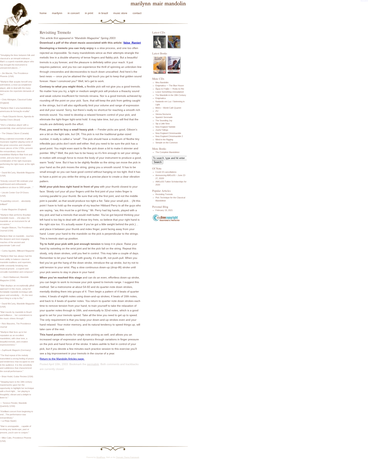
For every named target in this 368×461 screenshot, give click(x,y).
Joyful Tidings (161, 130)
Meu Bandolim (161, 82)
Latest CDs (158, 32)
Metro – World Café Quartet (168, 108)
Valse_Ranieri (132, 42)
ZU (156, 111)
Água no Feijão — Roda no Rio (169, 89)
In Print (89, 13)
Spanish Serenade (163, 117)
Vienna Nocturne (163, 114)
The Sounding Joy (163, 120)
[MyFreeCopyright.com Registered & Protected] (166, 220)
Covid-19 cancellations (166, 172)
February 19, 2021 (164, 210)
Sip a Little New (162, 123)
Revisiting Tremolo (164, 194)
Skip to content (364, 0)
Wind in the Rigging (164, 139)
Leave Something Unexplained (169, 92)
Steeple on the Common (166, 142)
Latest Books (159, 53)
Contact (137, 13)
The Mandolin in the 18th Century (170, 95)
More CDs (158, 79)
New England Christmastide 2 (169, 136)
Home (43, 13)
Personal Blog (160, 206)
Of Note (157, 168)
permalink (93, 364)
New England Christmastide (168, 133)
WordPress (100, 457)
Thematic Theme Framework (127, 457)
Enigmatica (160, 98)
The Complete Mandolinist (167, 152)
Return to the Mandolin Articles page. (62, 358)
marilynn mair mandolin (156, 4)
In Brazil (103, 13)
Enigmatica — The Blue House (169, 85)
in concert (74, 13)
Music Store (120, 13)
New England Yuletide (165, 127)
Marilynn (57, 13)
